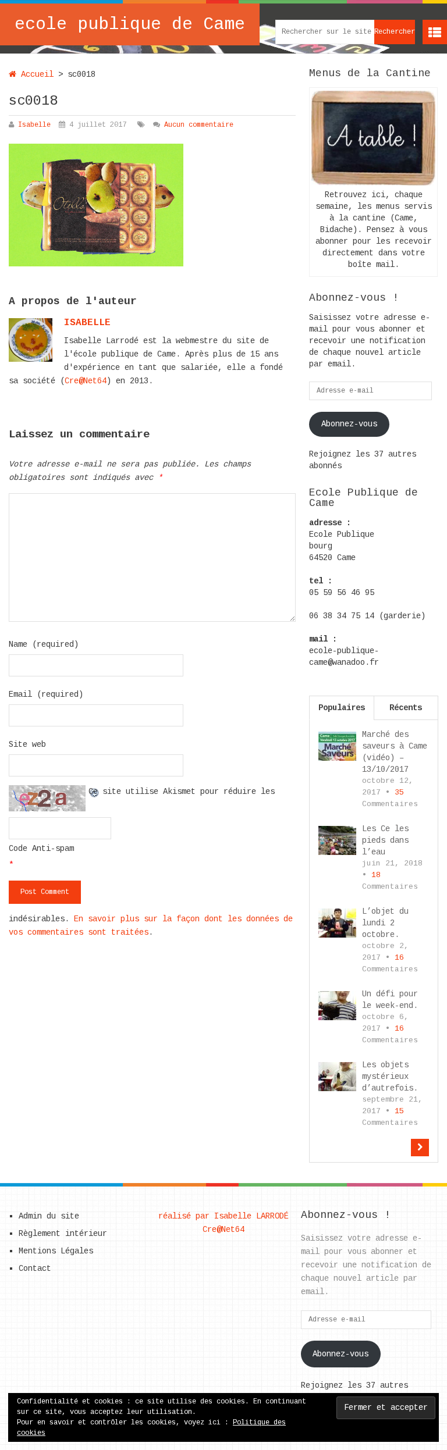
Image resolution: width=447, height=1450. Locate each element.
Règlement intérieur (63, 1233)
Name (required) (44, 644)
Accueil (35, 74)
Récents (405, 707)
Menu (435, 32)
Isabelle (34, 125)
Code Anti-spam (41, 848)
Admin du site (49, 1216)
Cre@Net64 (86, 381)
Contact (35, 1268)
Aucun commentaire (198, 125)
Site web (27, 744)
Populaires (341, 707)
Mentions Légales (56, 1251)
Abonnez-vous (349, 424)
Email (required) (46, 694)
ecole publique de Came (130, 24)
